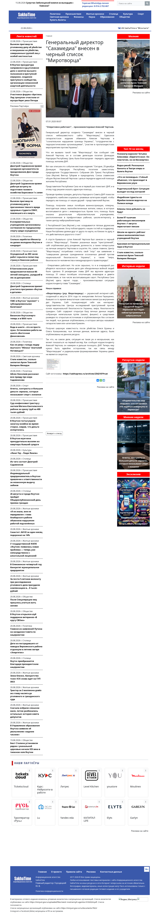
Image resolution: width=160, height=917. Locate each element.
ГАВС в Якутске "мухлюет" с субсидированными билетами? (24, 304)
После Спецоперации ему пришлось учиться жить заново (23, 602)
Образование (107, 16)
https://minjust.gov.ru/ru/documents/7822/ (79, 908)
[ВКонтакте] (97, 380)
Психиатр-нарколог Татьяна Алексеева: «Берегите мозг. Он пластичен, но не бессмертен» (133, 156)
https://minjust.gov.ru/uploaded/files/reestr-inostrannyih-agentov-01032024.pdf (63, 902)
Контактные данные (111, 871)
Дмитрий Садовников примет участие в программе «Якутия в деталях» (26, 289)
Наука (92, 16)
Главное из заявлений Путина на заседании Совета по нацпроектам (26, 631)
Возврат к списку (54, 433)
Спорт (141, 13)
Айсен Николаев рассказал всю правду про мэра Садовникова (24, 377)
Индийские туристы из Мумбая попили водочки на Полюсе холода (132, 200)
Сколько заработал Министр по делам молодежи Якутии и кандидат (26, 242)
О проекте (56, 871)
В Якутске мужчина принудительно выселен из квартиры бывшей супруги (25, 441)
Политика (55, 13)
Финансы (79, 16)
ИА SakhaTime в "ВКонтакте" (135, 28)
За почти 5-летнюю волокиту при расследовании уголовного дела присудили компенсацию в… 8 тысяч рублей (25, 585)
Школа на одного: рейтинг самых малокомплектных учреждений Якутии (131, 235)
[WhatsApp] (101, 380)
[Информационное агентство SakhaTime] (26, 14)
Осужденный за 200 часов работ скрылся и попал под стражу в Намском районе (24, 257)
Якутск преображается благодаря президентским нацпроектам (24, 664)
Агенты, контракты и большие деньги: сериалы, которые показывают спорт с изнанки (26, 391)
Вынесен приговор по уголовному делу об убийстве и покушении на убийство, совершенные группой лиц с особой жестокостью (26, 50)
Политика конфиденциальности (49, 891)
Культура (128, 13)
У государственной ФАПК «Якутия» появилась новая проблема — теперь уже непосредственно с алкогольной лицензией (24, 549)
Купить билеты (58, 19)
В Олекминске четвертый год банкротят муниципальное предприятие (26, 567)
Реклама (91, 871)
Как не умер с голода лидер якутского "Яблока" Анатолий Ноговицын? (26, 347)
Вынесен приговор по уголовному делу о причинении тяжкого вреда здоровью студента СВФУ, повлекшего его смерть (25, 207)
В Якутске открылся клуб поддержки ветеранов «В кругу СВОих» (23, 617)
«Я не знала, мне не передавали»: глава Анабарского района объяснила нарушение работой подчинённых (22, 517)
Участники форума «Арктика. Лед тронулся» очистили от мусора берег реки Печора (26, 97)
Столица (113, 13)
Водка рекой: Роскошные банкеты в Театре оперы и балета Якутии (130, 168)
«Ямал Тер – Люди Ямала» (24, 453)
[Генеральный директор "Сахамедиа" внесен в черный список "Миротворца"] (80, 91)
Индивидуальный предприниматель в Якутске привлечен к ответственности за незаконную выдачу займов (26, 479)
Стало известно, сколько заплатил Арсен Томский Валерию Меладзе (23, 362)
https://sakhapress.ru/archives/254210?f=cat (85, 373)
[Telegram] (103, 380)
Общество (124, 16)
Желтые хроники (95, 13)
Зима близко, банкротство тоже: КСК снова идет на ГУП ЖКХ (25, 678)
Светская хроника (59, 16)
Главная (42, 871)
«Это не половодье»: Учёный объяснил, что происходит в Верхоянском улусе (132, 180)
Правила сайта (74, 871)
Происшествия (73, 13)
